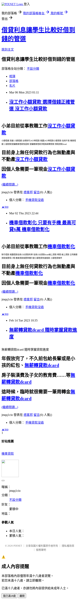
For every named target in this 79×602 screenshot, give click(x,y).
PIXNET (17, 545)
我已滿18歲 (9, 595)
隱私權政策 (68, 545)
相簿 (12, 76)
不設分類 (33, 68)
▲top (5, 206)
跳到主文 (8, 49)
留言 (37, 192)
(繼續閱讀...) (10, 184)
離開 (22, 595)
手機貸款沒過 (34, 200)
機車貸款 (8, 453)
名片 (12, 85)
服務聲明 (41, 549)
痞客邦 (28, 192)
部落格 (13, 81)
